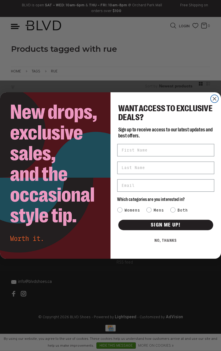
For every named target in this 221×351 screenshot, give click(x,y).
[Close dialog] (214, 99)
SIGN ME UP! (165, 225)
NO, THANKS (166, 240)
